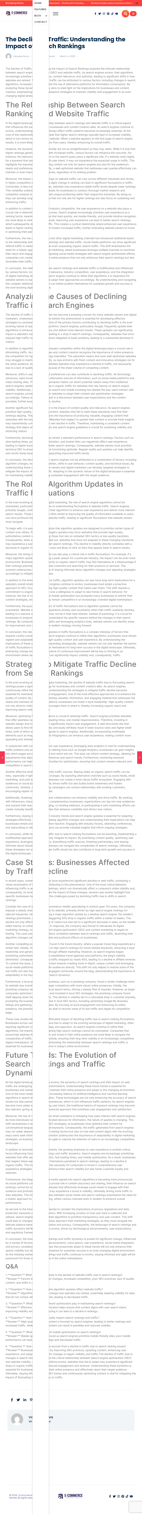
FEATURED (40, 9)
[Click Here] (133, 13)
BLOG (37, 15)
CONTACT (40, 22)
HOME (38, 3)
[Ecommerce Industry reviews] (17, 13)
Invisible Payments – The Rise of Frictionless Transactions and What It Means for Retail (83, 3)
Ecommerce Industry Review (25, 1496)
